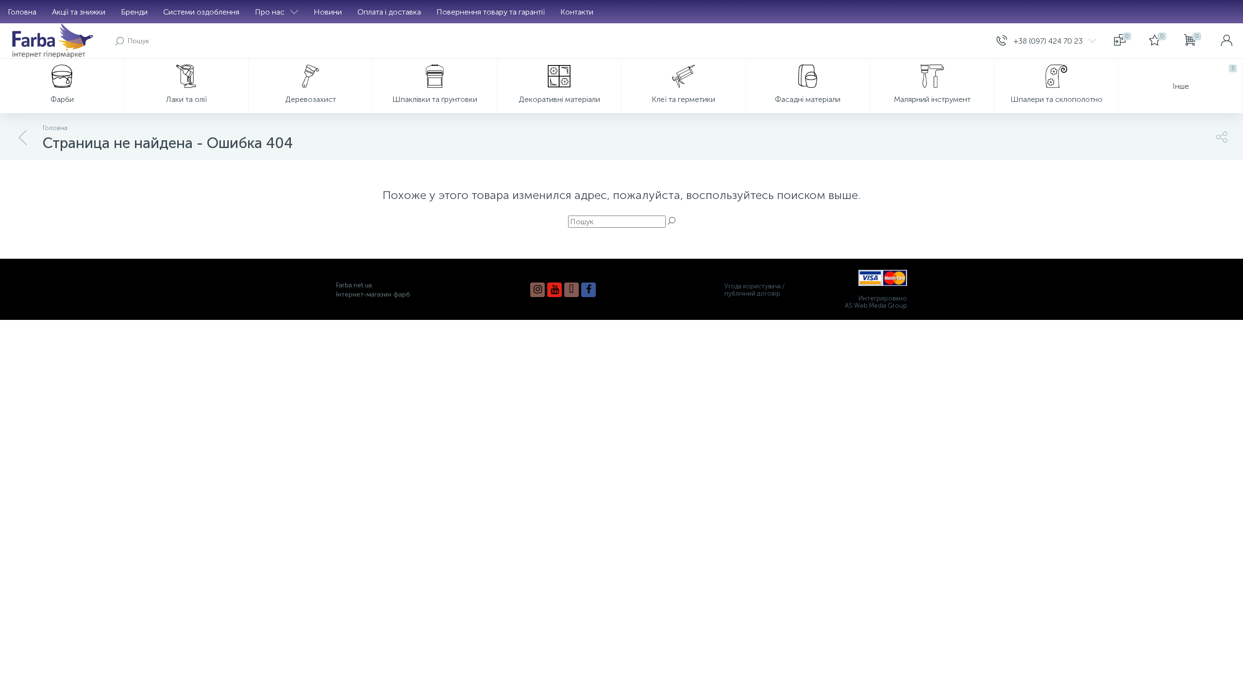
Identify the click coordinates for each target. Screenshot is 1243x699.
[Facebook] (588, 290)
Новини (328, 12)
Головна (22, 12)
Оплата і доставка (389, 12)
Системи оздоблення (201, 12)
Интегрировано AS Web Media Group (876, 302)
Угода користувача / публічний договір (754, 290)
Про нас (270, 12)
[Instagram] (537, 290)
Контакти (576, 12)
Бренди (134, 12)
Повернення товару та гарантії (491, 12)
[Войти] (1226, 40)
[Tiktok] (571, 290)
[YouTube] (554, 290)
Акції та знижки (78, 12)
